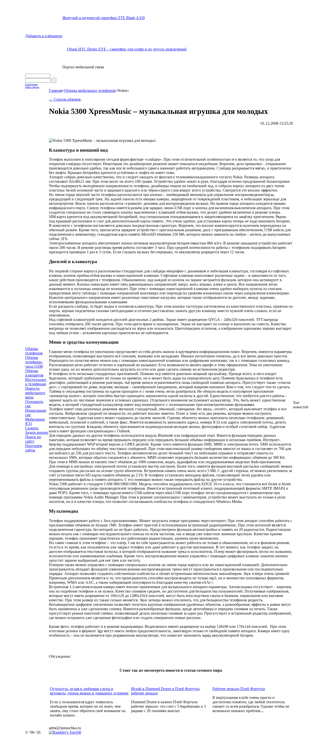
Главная (55, 90)
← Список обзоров (65, 99)
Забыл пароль (32, 87)
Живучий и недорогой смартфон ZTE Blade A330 (103, 18)
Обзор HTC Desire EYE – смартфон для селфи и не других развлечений (127, 49)
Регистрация (31, 84)
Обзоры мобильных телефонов (90, 90)
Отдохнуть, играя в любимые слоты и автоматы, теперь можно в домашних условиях (89, 691)
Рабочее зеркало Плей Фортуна (238, 689)
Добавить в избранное (43, 36)
